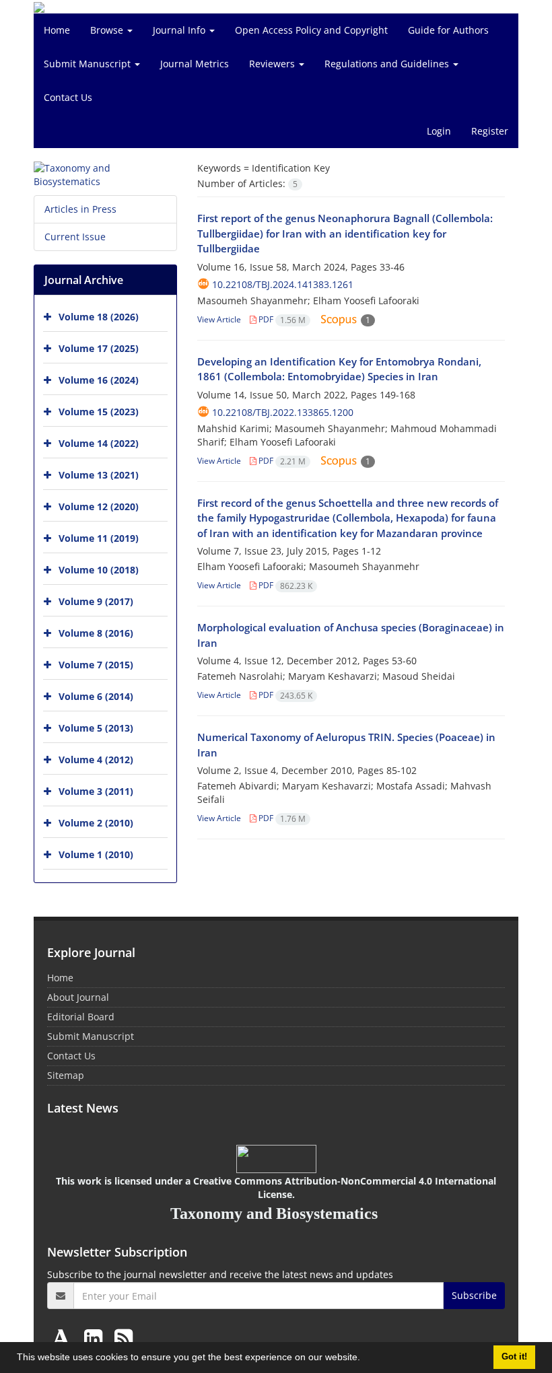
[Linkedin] (96, 1338)
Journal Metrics (194, 63)
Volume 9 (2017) (96, 601)
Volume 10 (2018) (99, 569)
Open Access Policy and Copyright (311, 30)
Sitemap (65, 1075)
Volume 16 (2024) (99, 380)
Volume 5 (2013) (96, 727)
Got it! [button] (514, 1357)
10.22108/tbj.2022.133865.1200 (282, 412)
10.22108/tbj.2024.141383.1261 (282, 284)
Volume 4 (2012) (96, 759)
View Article (219, 319)
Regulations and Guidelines (388, 63)
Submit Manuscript (88, 63)
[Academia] (64, 1338)
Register (489, 131)
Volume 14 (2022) (99, 443)
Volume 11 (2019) (99, 538)
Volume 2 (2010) (96, 822)
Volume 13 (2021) (99, 474)
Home (57, 30)
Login (439, 131)
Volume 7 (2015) (96, 664)
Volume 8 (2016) (96, 633)
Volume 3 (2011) (96, 791)
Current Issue (75, 236)
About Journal (78, 997)
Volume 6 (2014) (96, 696)
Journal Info (180, 30)
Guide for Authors (448, 30)
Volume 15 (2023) (99, 411)
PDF (281, 319)
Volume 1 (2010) (96, 854)
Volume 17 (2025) (99, 348)
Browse (108, 30)
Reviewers (273, 63)
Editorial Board (80, 1016)
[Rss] (123, 1338)
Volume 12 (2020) (99, 506)
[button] (365, 1359)
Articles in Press (80, 209)
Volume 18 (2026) (99, 316)
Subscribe (474, 1295)
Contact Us (68, 97)
